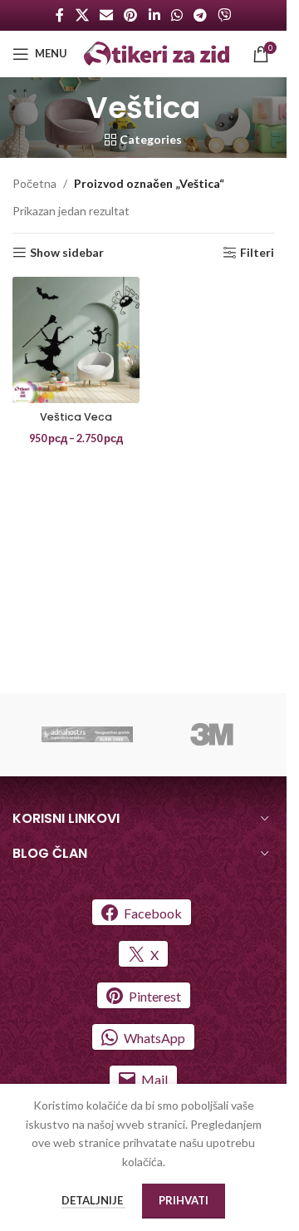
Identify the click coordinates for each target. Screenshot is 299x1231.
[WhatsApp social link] (176, 14)
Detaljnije (93, 1200)
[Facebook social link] (60, 14)
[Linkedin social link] (154, 14)
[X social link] (82, 14)
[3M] (212, 734)
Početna (34, 183)
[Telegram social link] (200, 14)
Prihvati (183, 1200)
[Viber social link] (225, 14)
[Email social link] (106, 14)
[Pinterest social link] (131, 14)
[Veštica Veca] (76, 340)
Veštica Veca (76, 417)
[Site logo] (156, 52)
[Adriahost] (87, 734)
